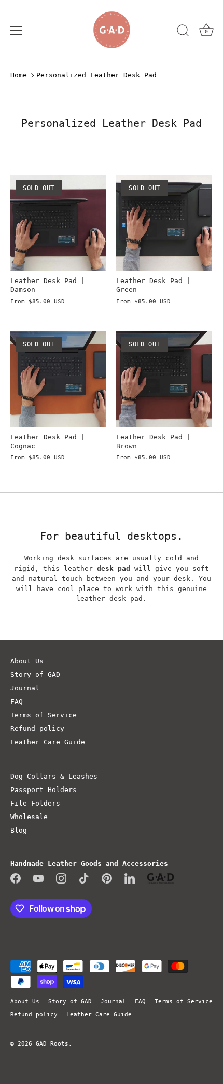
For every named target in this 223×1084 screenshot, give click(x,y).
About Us (27, 661)
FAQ (16, 701)
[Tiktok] (84, 878)
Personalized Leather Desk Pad (96, 75)
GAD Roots (52, 1043)
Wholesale (29, 817)
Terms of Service (43, 715)
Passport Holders (43, 790)
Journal (24, 688)
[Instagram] (61, 878)
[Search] (183, 32)
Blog (18, 830)
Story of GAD (35, 674)
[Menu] (16, 30)
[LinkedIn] (129, 878)
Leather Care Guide (47, 742)
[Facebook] (15, 878)
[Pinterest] (107, 878)
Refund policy (37, 728)
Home (18, 75)
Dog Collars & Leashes (53, 776)
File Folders (35, 803)
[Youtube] (38, 878)
